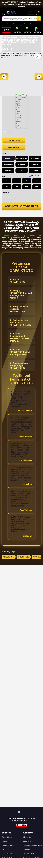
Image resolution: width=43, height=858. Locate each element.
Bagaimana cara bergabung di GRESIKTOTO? (19, 365)
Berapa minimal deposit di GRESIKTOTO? (19, 309)
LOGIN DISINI (13, 147)
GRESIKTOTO (7, 236)
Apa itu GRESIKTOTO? (17, 280)
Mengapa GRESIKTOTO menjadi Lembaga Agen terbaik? (21, 294)
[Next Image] (39, 76)
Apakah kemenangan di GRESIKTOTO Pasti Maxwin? (19, 337)
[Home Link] (16, 13)
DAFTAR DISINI (14, 141)
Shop (3, 14)
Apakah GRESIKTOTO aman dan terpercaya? (20, 352)
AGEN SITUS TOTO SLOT (21, 206)
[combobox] (19, 18)
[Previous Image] (4, 76)
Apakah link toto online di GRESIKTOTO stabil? (20, 322)
